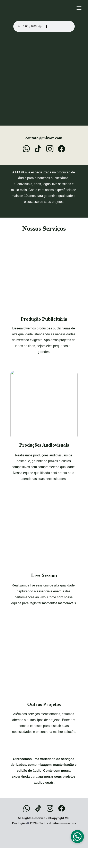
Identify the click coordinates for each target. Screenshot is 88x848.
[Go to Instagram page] (52, 148)
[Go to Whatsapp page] (28, 148)
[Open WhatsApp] (77, 836)
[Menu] (79, 8)
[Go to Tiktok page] (40, 148)
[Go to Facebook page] (61, 148)
